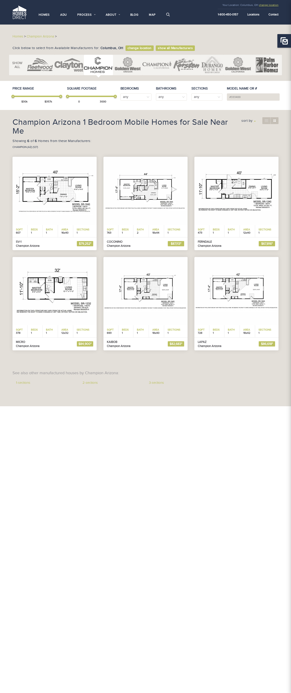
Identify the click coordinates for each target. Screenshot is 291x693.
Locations (253, 14)
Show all (17, 65)
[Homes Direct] (20, 12)
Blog (134, 15)
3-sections (156, 383)
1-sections (23, 383)
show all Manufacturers (175, 48)
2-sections (90, 383)
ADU (63, 15)
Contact (273, 14)
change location (268, 5)
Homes (44, 15)
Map (152, 15)
